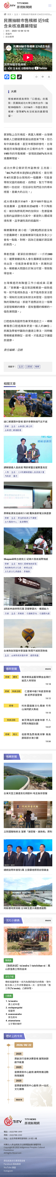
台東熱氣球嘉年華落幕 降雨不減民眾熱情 (25, 650)
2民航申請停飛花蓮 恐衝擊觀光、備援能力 (26, 608)
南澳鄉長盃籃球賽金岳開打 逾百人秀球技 (36, 678)
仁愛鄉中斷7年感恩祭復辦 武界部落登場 (38, 693)
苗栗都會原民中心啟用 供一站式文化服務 (31, 1087)
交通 (7, 613)
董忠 (15, 475)
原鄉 (7, 426)
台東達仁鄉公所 (25, 426)
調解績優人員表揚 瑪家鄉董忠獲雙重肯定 (25, 467)
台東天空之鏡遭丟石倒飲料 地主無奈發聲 (25, 793)
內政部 (8, 475)
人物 (7, 472)
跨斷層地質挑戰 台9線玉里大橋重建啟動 (25, 908)
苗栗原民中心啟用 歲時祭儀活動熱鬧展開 (31, 1074)
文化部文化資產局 (13, 571)
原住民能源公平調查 (27, 517)
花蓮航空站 (31, 613)
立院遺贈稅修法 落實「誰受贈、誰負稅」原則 (28, 831)
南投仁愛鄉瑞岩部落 (27, 563)
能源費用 (24, 521)
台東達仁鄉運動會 (13, 430)
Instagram (8, 1170)
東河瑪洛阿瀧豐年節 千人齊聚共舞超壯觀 (36, 721)
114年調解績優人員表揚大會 (31, 472)
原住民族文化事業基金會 (14, 1160)
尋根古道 (28, 567)
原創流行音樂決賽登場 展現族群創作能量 (31, 1060)
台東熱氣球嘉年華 (19, 655)
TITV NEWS (22, 3)
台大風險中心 (11, 521)
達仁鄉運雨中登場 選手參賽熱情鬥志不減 (25, 421)
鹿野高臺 (34, 655)
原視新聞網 (24, 7)
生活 (21, 366)
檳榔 (37, 366)
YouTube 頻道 (10, 1167)
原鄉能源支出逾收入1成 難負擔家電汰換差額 (27, 513)
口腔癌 (29, 366)
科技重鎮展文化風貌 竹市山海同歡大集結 (36, 707)
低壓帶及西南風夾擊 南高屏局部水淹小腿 (36, 736)
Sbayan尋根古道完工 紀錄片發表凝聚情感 (26, 559)
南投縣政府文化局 (13, 567)
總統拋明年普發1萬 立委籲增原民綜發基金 (26, 870)
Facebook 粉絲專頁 (12, 1164)
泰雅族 (27, 571)
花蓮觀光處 (44, 613)
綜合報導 (10, 37)
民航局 (21, 613)
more (19, 1099)
